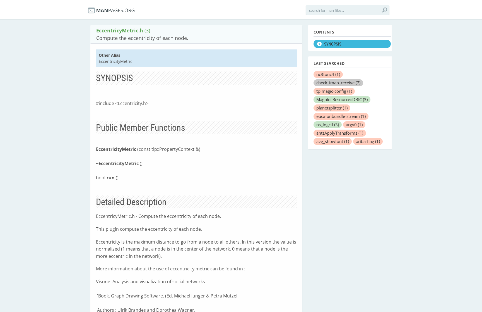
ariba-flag (368, 141)
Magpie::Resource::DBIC (342, 99)
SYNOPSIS (332, 44)
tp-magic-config (334, 91)
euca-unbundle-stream (341, 116)
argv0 (354, 124)
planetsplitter (332, 108)
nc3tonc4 (328, 74)
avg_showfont (332, 141)
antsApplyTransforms (339, 133)
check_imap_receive (338, 82)
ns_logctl (327, 124)
